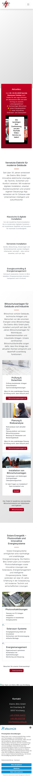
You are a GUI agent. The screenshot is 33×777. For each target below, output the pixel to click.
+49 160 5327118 (17, 718)
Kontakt (16, 491)
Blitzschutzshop (17, 509)
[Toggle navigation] (28, 4)
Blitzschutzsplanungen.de (17, 398)
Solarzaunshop (17, 670)
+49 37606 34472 (17, 715)
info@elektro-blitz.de (17, 722)
